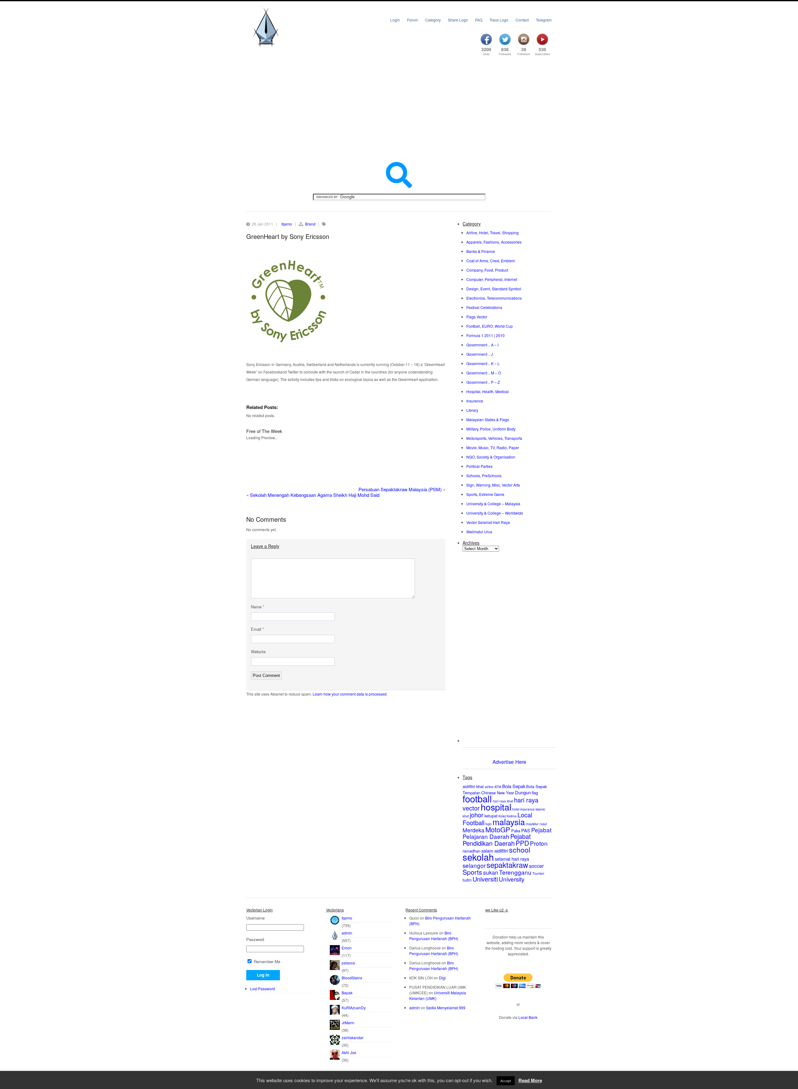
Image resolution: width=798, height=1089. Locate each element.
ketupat (491, 816)
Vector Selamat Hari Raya (488, 522)
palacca (348, 962)
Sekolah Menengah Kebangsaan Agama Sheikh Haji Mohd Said (314, 495)
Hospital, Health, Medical (487, 391)
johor (476, 814)
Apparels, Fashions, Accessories (494, 242)
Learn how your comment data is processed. (350, 694)
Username (255, 918)
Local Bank (527, 1017)
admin (347, 932)
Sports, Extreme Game (485, 494)
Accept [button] (505, 1080)
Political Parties (479, 466)
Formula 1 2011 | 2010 (485, 335)
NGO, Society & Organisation (490, 456)
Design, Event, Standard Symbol (493, 288)
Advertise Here (509, 761)
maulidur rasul (536, 823)
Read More (530, 1080)
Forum (412, 19)
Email (257, 629)
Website (258, 651)
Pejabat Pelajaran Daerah (507, 832)
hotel (515, 809)
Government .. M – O (483, 372)
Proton (539, 843)
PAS (525, 830)
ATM (497, 786)
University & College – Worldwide (494, 513)
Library (472, 410)
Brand (310, 223)
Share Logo (458, 19)
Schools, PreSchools (484, 475)
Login (395, 19)
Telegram (544, 19)
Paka (515, 831)
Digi (442, 977)
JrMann (348, 1022)
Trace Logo (498, 19)
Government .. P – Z (483, 382)
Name (257, 607)
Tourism (538, 873)
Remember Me (266, 961)
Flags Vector (476, 316)
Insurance (474, 400)
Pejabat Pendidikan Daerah (497, 840)
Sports (472, 872)
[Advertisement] (399, 109)
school (519, 849)
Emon (347, 947)
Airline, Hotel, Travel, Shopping (492, 232)
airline (489, 786)
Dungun (523, 792)
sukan (490, 872)
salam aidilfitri (494, 850)
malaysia (509, 822)
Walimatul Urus (479, 531)
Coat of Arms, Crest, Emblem (490, 260)
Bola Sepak (513, 786)
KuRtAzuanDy (354, 1007)
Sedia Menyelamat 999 (445, 1007)
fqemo (286, 223)
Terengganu (515, 872)
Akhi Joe (349, 1052)
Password (255, 939)
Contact (522, 19)
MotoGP (497, 829)
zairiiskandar (352, 1037)
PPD (522, 843)
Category (433, 19)
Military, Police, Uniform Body (491, 428)
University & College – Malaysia (493, 503)
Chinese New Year (497, 793)
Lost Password (262, 988)
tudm (467, 880)
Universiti (485, 878)
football (477, 798)
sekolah (478, 856)
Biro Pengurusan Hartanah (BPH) (433, 935)
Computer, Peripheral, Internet (491, 279)
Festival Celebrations (484, 307)
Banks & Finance (480, 251)
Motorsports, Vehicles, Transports (494, 438)
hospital (496, 806)
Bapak (347, 992)
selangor (474, 865)
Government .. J (479, 354)
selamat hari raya (512, 858)
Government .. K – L (483, 363)
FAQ (478, 19)
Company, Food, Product (487, 270)
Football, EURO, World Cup (489, 326)
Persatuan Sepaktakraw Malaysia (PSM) (400, 489)
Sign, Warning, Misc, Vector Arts (493, 484)
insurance (527, 809)
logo (488, 823)
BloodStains (352, 977)
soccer (536, 865)
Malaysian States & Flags (487, 419)
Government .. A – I (482, 344)
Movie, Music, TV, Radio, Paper (492, 447)
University (511, 879)
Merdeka (473, 830)
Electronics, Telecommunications (494, 298)
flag (535, 793)
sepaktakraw (507, 864)
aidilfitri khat (473, 786)
